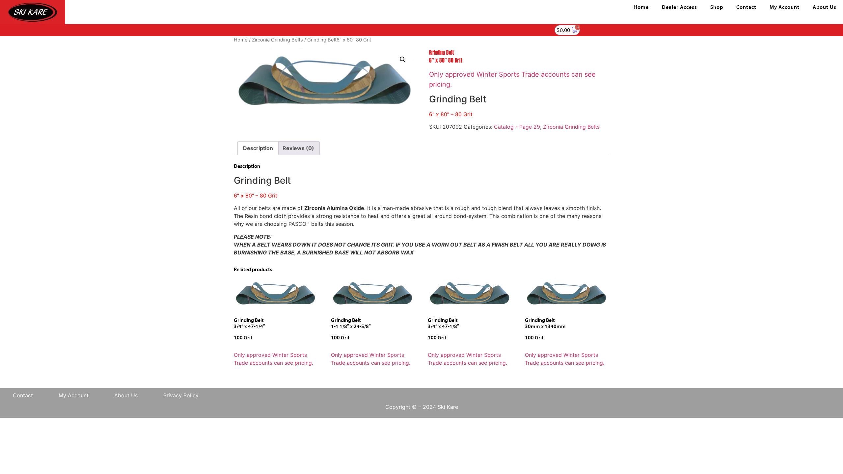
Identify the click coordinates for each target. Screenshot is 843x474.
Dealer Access (679, 7)
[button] (403, 60)
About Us (824, 7)
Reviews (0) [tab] (298, 148)
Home (641, 7)
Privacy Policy (181, 395)
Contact (746, 7)
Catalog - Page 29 (517, 126)
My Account (785, 7)
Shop (716, 7)
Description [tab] (258, 148)
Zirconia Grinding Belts (277, 40)
